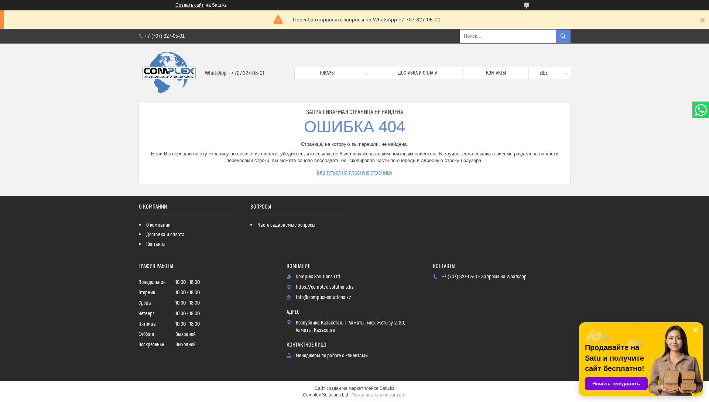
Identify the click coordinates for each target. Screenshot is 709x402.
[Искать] (563, 36)
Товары (327, 73)
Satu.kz (387, 388)
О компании (158, 225)
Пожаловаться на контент (379, 395)
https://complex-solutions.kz (324, 287)
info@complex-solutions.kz (323, 297)
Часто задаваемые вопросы (286, 225)
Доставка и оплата (417, 73)
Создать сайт (189, 5)
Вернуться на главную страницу (355, 172)
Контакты (496, 73)
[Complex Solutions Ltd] (168, 73)
